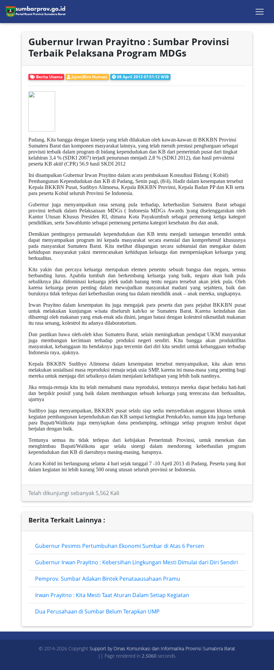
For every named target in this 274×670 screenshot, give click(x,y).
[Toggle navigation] (260, 11)
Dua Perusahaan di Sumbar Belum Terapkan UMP (97, 611)
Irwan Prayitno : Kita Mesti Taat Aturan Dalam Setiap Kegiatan (112, 595)
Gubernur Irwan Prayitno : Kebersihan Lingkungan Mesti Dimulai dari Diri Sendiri (136, 562)
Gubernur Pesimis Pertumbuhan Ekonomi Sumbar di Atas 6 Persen (119, 546)
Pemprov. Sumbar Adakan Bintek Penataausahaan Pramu (107, 578)
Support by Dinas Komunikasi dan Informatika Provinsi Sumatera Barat (162, 648)
